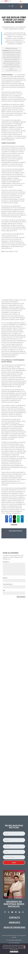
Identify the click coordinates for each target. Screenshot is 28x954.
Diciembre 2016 (22, 27)
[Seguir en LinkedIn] (19, 912)
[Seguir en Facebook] (5, 912)
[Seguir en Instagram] (15, 912)
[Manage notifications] (24, 947)
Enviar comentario (21, 596)
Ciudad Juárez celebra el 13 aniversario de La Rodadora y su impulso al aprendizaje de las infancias (12, 696)
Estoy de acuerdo (14, 951)
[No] (26, 948)
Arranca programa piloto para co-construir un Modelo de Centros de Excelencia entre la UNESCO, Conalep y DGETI (13, 793)
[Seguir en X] (8, 912)
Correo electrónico (8, 584)
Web (4, 590)
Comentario (6, 561)
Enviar (14, 862)
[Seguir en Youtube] (12, 912)
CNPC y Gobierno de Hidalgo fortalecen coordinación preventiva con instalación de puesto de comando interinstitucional (13, 632)
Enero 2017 (6, 28)
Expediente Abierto (13, 28)
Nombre (5, 577)
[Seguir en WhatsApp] (23, 912)
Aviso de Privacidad (14, 927)
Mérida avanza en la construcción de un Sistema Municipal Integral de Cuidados (13, 761)
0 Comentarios (21, 28)
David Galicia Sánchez (8, 27)
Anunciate (14, 922)
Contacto (14, 917)
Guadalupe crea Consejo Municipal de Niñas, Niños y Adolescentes (13, 664)
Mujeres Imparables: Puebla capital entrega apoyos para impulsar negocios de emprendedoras (13, 729)
